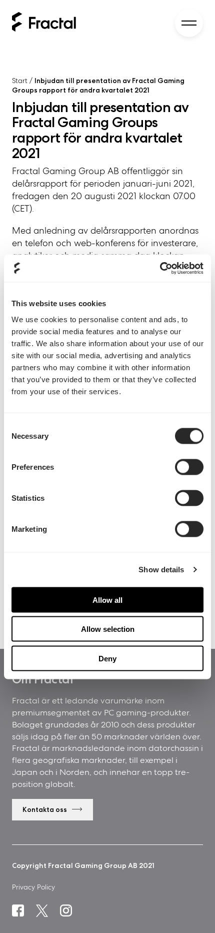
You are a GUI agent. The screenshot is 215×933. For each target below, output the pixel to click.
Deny (107, 658)
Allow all (107, 599)
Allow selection (107, 629)
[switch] (189, 467)
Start (20, 80)
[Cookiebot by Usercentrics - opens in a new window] (160, 268)
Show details (161, 569)
